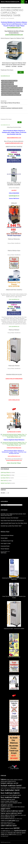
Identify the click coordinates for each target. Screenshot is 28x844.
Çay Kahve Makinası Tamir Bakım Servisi (11, 7)
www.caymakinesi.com (14, 299)
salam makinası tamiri (9, 825)
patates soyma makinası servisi (7, 822)
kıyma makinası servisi (8, 817)
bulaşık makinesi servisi (6, 788)
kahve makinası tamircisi (7, 84)
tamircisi (17, 831)
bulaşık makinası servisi (9, 783)
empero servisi (7, 805)
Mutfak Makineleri (5, 548)
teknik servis (4, 832)
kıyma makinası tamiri (18, 818)
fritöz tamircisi (20, 806)
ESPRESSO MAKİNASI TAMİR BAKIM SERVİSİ (11, 107)
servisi (16, 828)
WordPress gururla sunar (5, 842)
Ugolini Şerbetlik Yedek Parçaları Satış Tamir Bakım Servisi (14, 523)
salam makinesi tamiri (7, 828)
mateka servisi (5, 820)
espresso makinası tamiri (7, 82)
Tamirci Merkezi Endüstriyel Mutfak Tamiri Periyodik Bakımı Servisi (11, 1)
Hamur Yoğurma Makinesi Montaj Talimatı (10, 102)
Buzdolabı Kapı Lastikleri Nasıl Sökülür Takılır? (11, 525)
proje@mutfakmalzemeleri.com (14, 34)
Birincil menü (26, 2)
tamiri (23, 831)
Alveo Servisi (3, 480)
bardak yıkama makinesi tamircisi (8, 781)
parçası (17, 820)
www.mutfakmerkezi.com (14, 27)
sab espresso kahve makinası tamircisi (10, 93)
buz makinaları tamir (10, 790)
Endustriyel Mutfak (5, 546)
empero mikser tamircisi (6, 802)
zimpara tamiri (19, 834)
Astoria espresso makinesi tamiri (9, 80)
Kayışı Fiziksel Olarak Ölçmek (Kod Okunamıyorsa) (12, 520)
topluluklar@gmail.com (14, 195)
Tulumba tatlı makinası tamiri (16, 833)
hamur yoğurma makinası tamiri (9, 815)
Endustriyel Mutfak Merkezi (7, 535)
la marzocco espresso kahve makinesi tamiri (12, 87)
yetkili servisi (12, 834)
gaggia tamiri (5, 809)
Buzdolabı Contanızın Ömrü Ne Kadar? (9, 517)
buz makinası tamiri (15, 795)
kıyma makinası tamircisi (7, 818)
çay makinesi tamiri (4, 836)
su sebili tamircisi (5, 830)
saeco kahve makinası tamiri (8, 823)
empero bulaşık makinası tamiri (9, 801)
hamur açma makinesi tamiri (11, 813)
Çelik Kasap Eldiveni (5, 472)
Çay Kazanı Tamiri (5, 477)
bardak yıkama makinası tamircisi (14, 779)
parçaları (12, 820)
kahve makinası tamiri (22, 815)
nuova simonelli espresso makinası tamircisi (12, 91)
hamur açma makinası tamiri (12, 811)
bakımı (3, 779)
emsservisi (11, 18)
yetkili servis (4, 834)
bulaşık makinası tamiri (11, 786)
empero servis (17, 803)
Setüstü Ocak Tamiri (5, 483)
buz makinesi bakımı (10, 797)
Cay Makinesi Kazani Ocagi (7, 540)
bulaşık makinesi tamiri (18, 788)
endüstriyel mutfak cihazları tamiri (9, 806)
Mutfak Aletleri (4, 538)
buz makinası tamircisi (5, 795)
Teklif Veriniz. (3, 552)
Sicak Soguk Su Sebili (5, 543)
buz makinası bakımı (10, 793)
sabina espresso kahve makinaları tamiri (11, 94)
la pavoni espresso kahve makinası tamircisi (12, 89)
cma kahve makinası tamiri (8, 799)
